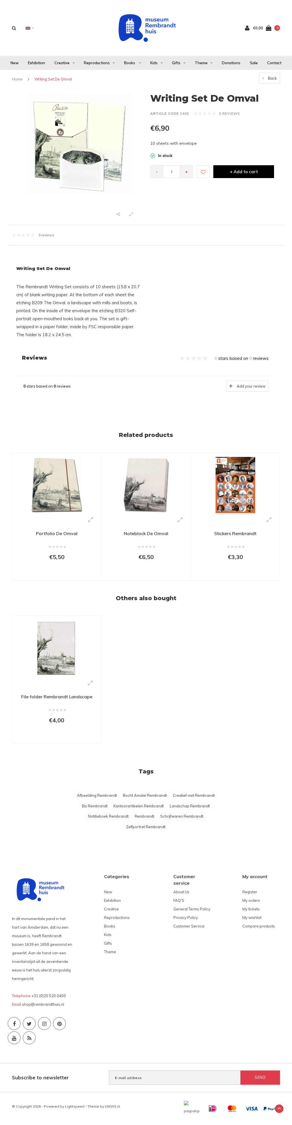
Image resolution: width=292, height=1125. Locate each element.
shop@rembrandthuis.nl (43, 1004)
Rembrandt (144, 816)
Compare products (258, 926)
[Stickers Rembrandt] (235, 484)
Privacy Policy (185, 917)
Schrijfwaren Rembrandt (181, 816)
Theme (201, 63)
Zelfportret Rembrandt (145, 826)
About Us (181, 892)
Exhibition (36, 63)
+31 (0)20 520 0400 (48, 995)
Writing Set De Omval (53, 79)
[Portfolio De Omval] (57, 484)
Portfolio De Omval (57, 533)
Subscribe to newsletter (40, 1077)
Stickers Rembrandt (235, 533)
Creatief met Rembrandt (194, 795)
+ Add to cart (244, 171)
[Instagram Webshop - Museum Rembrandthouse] (44, 1023)
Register (249, 892)
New (15, 63)
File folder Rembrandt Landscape (56, 696)
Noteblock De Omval (146, 533)
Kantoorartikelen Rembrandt (138, 806)
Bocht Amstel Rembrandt (145, 795)
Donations (231, 63)
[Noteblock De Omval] (146, 484)
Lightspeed (74, 1106)
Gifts (176, 63)
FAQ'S (178, 900)
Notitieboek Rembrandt (108, 816)
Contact (274, 63)
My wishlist (251, 917)
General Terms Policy (191, 909)
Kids (154, 63)
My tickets (251, 909)
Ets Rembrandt (95, 806)
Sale (254, 63)
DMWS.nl (112, 1106)
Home (17, 79)
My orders (251, 900)
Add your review (251, 386)
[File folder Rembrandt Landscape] (57, 648)
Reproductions (97, 63)
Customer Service (188, 926)
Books (130, 63)
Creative (62, 63)
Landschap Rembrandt (190, 806)
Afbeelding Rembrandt (97, 795)
